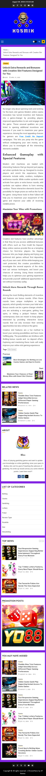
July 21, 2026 (24, 588)
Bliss (6, 77)
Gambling (5, 503)
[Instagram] (23, 476)
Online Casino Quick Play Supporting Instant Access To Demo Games (30, 415)
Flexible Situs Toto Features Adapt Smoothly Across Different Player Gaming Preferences (29, 668)
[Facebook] (19, 476)
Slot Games (12, 349)
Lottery (4, 508)
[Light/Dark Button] (35, 42)
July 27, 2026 (24, 708)
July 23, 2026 (24, 572)
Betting (4, 494)
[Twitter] (26, 476)
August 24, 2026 (25, 406)
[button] (2, 42)
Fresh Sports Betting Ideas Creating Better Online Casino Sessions (30, 750)
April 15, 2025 (15, 77)
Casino (6, 63)
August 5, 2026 (25, 421)
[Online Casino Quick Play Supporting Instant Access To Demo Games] (9, 415)
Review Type (7, 518)
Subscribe (43, 41)
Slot (3, 527)
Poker (4, 513)
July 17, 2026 (24, 756)
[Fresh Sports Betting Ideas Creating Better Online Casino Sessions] (9, 750)
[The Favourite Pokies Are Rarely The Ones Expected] (9, 586)
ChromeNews (33, 771)
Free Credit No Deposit (31, 136)
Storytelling (6, 532)
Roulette (5, 522)
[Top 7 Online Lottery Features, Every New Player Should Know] (9, 569)
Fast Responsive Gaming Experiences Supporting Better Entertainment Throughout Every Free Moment (30, 701)
